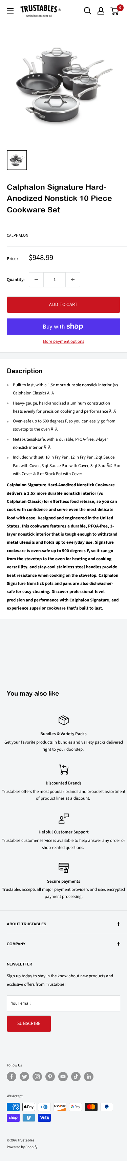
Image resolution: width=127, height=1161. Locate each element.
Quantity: (16, 280)
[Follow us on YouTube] (63, 1076)
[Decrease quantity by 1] (36, 280)
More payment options (63, 341)
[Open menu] (10, 11)
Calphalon (17, 235)
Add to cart (63, 304)
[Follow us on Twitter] (24, 1076)
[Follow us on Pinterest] (50, 1076)
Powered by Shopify (22, 1147)
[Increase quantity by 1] (73, 280)
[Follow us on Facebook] (11, 1076)
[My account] (101, 11)
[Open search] (87, 11)
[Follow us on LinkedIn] (88, 1076)
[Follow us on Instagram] (37, 1076)
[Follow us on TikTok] (76, 1076)
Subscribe (29, 1023)
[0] (114, 11)
